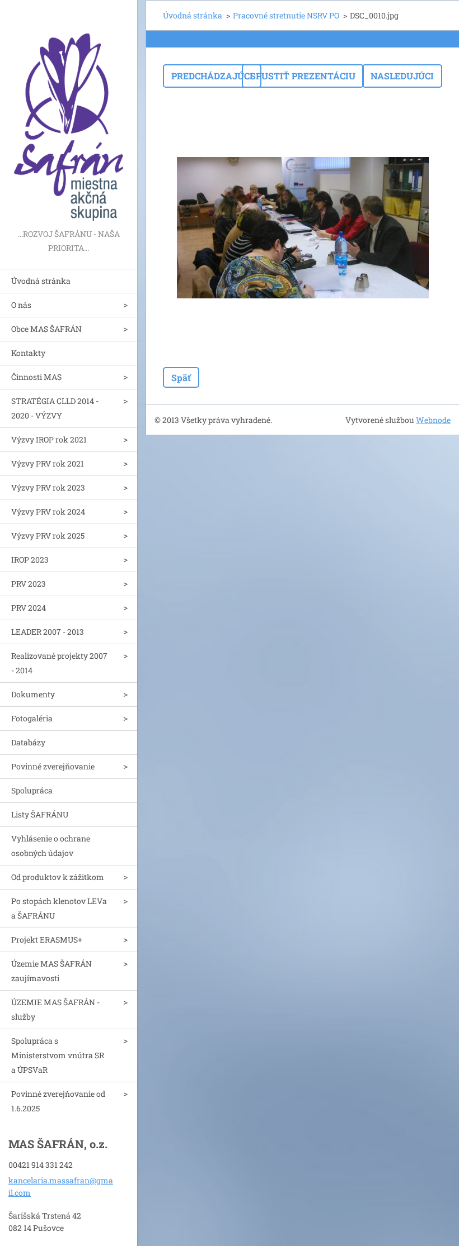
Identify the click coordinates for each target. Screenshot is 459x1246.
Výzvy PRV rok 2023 (48, 487)
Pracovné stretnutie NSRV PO (286, 15)
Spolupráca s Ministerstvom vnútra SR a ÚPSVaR (57, 1055)
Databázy (28, 742)
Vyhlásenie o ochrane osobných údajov (50, 845)
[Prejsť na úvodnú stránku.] (68, 113)
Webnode (433, 420)
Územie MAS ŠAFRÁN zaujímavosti (51, 970)
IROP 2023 (30, 559)
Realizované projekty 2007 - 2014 (59, 663)
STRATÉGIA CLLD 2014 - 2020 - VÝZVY (55, 408)
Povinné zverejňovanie (53, 766)
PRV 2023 (28, 583)
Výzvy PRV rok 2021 (47, 463)
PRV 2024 (28, 607)
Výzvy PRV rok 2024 (48, 511)
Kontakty (28, 353)
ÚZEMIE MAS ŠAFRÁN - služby (55, 1009)
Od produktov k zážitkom (57, 877)
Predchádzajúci (212, 76)
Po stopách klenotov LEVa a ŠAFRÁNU (59, 908)
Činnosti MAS (36, 377)
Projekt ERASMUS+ (46, 939)
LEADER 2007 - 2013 (47, 631)
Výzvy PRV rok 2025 (48, 535)
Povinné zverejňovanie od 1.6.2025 (58, 1101)
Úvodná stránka (41, 280)
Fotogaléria (32, 718)
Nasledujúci (402, 76)
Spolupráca (32, 790)
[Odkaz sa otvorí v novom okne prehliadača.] (303, 227)
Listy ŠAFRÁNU (39, 814)
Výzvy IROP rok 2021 (49, 439)
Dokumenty (33, 694)
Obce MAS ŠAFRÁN (46, 329)
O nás (21, 304)
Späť (181, 377)
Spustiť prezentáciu (302, 76)
